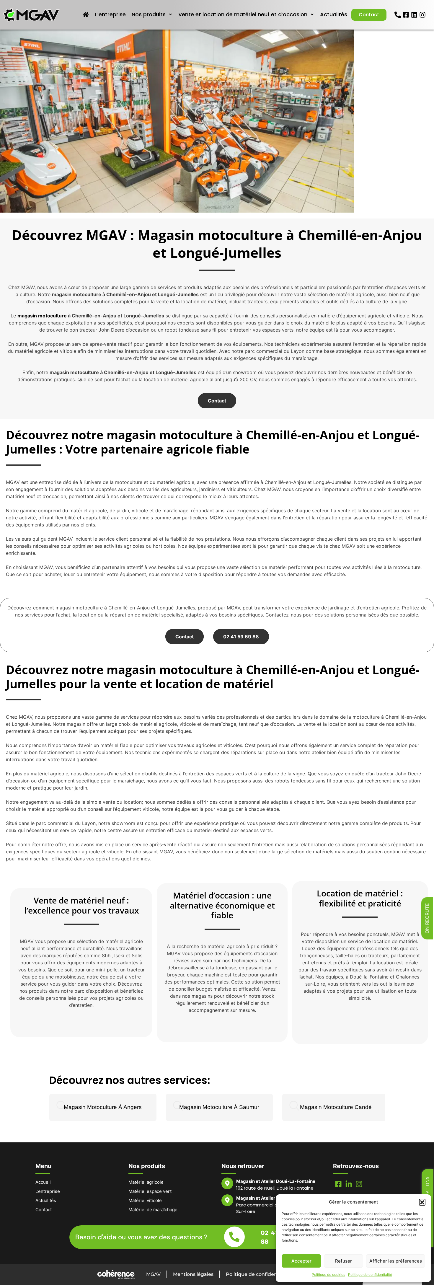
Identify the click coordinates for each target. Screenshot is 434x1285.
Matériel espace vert (150, 1191)
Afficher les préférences (395, 1261)
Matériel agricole (146, 1182)
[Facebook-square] (406, 15)
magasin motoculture (42, 316)
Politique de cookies (328, 1274)
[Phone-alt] (397, 15)
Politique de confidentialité (370, 1274)
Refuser (343, 1261)
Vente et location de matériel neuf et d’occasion (242, 14)
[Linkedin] (414, 15)
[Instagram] (422, 15)
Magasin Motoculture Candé (336, 1107)
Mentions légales (193, 1274)
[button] (422, 1202)
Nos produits (149, 14)
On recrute (427, 918)
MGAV (153, 1274)
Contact (369, 14)
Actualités (333, 14)
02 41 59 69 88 (241, 637)
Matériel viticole (145, 1200)
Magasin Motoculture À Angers (103, 1107)
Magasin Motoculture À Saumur (219, 1107)
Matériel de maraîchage (152, 1209)
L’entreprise (110, 14)
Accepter (301, 1261)
